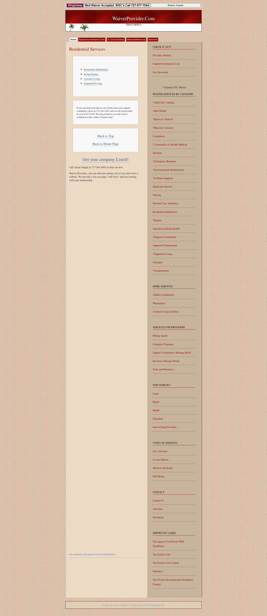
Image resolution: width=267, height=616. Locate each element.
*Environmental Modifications (168, 169)
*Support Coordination (164, 237)
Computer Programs (163, 344)
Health (156, 410)
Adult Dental (159, 110)
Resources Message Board (166, 361)
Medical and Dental (163, 468)
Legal (156, 393)
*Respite (157, 220)
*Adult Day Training (163, 102)
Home (73, 39)
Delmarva (158, 571)
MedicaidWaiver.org (136, 39)
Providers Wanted (162, 55)
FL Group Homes (116, 39)
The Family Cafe (161, 554)
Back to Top (106, 136)
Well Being (158, 476)
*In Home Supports (163, 178)
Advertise (152, 39)
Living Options (160, 459)
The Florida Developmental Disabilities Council (173, 582)
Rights (156, 402)
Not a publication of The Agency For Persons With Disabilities (92, 554)
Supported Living (93, 83)
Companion (159, 136)
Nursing (157, 195)
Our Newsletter (160, 72)
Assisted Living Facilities (166, 311)
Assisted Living (92, 78)
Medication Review (163, 186)
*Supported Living (162, 254)
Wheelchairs (159, 303)
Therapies (158, 262)
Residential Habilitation (96, 69)
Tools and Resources (163, 369)
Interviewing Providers (164, 427)
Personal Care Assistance (165, 203)
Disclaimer (158, 517)
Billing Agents (160, 335)
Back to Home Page (105, 143)
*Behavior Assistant (163, 127)
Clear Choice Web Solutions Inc (147, 605)
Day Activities (160, 451)
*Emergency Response (164, 161)
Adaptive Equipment (163, 294)
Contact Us (158, 500)
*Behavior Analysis (163, 119)
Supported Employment (165, 245)
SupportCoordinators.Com (92, 39)
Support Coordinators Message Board (172, 352)
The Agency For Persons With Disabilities (168, 544)
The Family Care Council (166, 562)
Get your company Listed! (106, 159)
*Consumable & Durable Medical (170, 144)
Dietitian (157, 153)
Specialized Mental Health (166, 228)
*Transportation (161, 270)
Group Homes (91, 74)
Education (158, 418)
